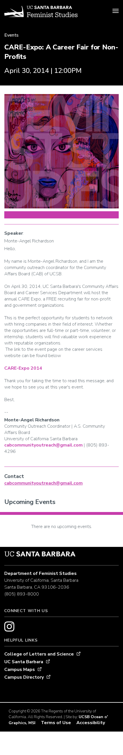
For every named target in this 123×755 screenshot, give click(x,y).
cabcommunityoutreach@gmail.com (43, 445)
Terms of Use (56, 723)
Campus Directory (24, 677)
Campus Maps (19, 669)
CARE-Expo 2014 (23, 368)
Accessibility (90, 723)
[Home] (41, 12)
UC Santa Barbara (23, 662)
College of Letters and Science (39, 654)
